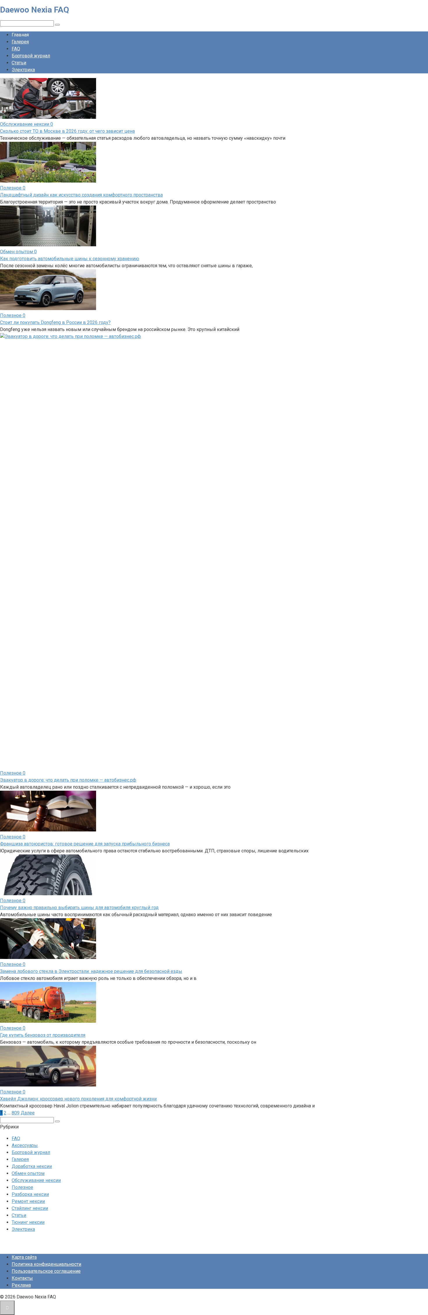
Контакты (22, 1278)
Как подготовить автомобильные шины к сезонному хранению (69, 258)
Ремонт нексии (28, 1201)
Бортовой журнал (31, 56)
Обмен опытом (28, 1173)
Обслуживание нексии (36, 1180)
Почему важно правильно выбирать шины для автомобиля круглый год (79, 907)
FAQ (16, 49)
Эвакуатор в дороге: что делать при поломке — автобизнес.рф (68, 780)
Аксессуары (25, 1145)
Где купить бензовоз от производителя (42, 1035)
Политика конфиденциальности (46, 1264)
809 (16, 1113)
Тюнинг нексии (28, 1222)
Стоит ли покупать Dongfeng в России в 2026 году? (55, 322)
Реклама (21, 1285)
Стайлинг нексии (30, 1208)
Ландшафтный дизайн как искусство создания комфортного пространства (81, 195)
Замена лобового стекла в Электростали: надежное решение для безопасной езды (91, 971)
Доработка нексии (32, 1166)
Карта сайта (24, 1257)
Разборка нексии (30, 1194)
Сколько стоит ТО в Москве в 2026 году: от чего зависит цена (67, 131)
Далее (28, 1113)
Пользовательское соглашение (46, 1271)
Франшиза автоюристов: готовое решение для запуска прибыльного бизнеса (85, 844)
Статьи (19, 63)
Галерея (20, 42)
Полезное (22, 1187)
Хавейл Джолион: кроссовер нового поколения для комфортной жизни (78, 1099)
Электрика (23, 69)
